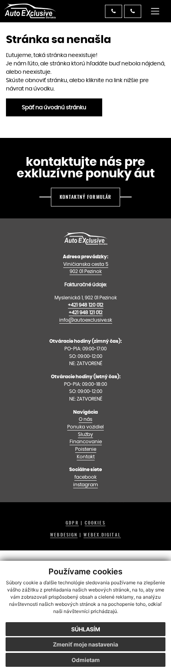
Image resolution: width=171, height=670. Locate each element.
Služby (85, 434)
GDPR (72, 523)
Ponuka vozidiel (85, 426)
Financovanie (86, 441)
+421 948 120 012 (85, 304)
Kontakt (86, 456)
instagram (85, 484)
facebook (85, 477)
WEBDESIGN (64, 535)
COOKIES (95, 523)
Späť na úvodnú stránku (54, 107)
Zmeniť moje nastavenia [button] (85, 644)
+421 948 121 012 (86, 312)
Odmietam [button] (86, 659)
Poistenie (85, 449)
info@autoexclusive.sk (85, 319)
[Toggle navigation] (155, 11)
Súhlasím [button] (85, 629)
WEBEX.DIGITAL (102, 535)
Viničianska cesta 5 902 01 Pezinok (85, 268)
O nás (85, 419)
